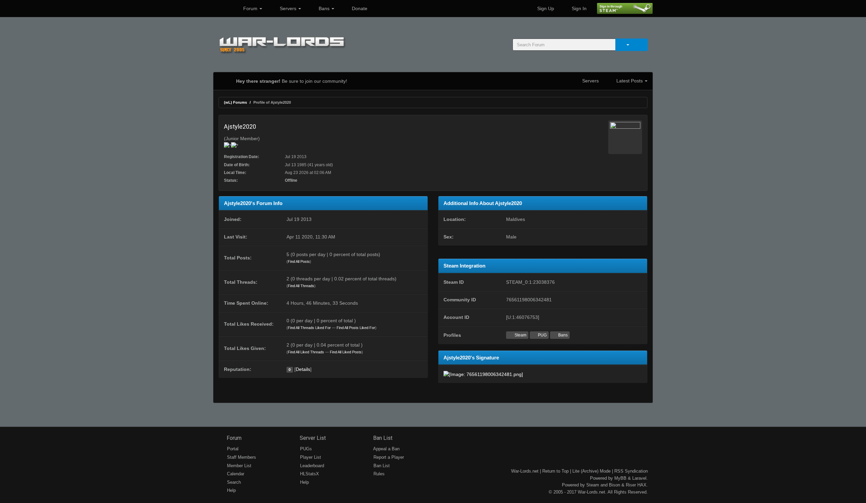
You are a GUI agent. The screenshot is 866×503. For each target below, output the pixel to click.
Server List (312, 438)
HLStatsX (309, 473)
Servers (288, 8)
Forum (250, 8)
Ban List (382, 438)
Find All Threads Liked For (309, 328)
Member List (238, 465)
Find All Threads (301, 286)
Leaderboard (311, 465)
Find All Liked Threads (306, 352)
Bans (324, 8)
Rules (378, 473)
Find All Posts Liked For (356, 328)
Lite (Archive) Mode (591, 471)
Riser (631, 484)
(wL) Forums (235, 102)
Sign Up (545, 8)
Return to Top (555, 471)
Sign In (578, 8)
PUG (542, 335)
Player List (310, 457)
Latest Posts (629, 80)
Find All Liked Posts (346, 352)
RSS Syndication (631, 471)
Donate (358, 8)
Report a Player (388, 457)
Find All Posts (299, 261)
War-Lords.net (525, 471)
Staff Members (241, 457)
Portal (232, 448)
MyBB (620, 478)
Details (303, 369)
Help (231, 490)
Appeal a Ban (386, 448)
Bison (614, 484)
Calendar (235, 473)
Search (233, 482)
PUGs (305, 448)
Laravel (639, 478)
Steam (520, 335)
